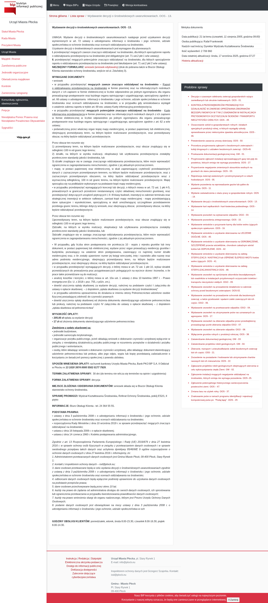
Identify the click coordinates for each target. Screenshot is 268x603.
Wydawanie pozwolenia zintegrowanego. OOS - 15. (216, 219)
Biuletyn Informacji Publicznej (23, 8)
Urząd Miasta (9, 52)
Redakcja (83, 558)
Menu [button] (55, 5)
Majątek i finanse (11, 59)
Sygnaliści (7, 127)
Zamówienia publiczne (14, 65)
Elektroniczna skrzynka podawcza (84, 562)
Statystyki (96, 558)
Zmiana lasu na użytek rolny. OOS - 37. (210, 391)
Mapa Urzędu (92, 5)
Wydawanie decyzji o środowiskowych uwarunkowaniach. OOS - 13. (224, 201)
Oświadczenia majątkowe (16, 79)
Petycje (6, 110)
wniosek (90, 67)
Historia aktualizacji (192, 60)
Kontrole (6, 86)
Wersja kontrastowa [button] (136, 5)
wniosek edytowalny (106, 67)
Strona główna (58, 16)
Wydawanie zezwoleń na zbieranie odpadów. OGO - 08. (218, 329)
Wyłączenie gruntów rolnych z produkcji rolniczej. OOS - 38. (220, 334)
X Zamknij (233, 600)
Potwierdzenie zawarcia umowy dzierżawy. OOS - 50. (217, 140)
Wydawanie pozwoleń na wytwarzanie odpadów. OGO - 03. (220, 215)
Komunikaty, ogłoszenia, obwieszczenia (15, 102)
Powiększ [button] (112, 5)
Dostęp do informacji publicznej (84, 566)
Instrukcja (71, 558)
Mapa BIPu (72, 5)
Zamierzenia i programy (15, 93)
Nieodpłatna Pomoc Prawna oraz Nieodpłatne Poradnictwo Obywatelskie (23, 119)
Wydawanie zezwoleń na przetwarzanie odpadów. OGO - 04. (221, 307)
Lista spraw (77, 16)
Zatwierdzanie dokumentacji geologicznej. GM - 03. (216, 339)
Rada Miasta (9, 38)
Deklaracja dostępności (84, 569)
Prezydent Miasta (11, 45)
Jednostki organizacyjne (15, 72)
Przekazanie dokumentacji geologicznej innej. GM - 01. (218, 154)
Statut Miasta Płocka (13, 31)
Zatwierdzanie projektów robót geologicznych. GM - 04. (218, 344)
